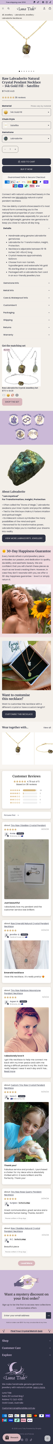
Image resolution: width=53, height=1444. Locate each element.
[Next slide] (48, 748)
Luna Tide (21, 1428)
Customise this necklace (19, 714)
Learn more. (39, 1387)
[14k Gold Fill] (8, 395)
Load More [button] (26, 1263)
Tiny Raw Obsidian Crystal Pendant (28, 825)
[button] (8, 97)
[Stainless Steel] (17, 395)
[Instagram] (47, 2)
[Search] (8, 8)
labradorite (21, 197)
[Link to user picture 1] (26, 869)
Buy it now (26, 169)
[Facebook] (43, 2)
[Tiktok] (31, 1439)
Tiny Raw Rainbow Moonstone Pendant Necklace (22, 992)
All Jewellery (7, 14)
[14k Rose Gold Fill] (12, 395)
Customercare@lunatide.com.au (18, 1408)
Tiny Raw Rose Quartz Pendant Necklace (23, 1193)
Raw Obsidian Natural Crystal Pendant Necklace (22, 1230)
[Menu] (3, 8)
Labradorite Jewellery (24, 14)
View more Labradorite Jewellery (23, 538)
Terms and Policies (26, 1434)
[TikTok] (50, 2)
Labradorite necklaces (12, 18)
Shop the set (12, 401)
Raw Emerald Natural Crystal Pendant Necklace (26, 925)
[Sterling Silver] (4, 395)
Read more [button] (9, 1071)
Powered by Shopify (33, 1428)
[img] (10, 829)
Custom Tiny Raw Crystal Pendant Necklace (24, 1086)
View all (47, 727)
